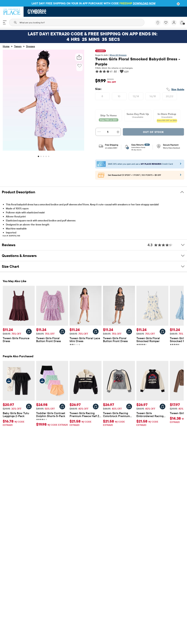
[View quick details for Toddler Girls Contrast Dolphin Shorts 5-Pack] (62, 406)
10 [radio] (119, 96)
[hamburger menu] (5, 22)
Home (6, 46)
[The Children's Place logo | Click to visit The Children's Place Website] (12, 12)
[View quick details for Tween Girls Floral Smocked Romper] (162, 331)
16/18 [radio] (153, 96)
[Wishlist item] (167, 24)
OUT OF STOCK (153, 132)
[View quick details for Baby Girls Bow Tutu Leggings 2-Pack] (29, 406)
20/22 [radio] (169, 96)
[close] (178, 3)
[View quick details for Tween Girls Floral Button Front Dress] (62, 331)
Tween (18, 46)
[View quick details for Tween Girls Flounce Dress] (29, 331)
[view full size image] (43, 149)
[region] (93, 3)
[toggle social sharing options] (79, 57)
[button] (166, 23)
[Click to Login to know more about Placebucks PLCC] (180, 176)
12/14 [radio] (136, 96)
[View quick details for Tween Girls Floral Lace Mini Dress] (96, 331)
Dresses (30, 46)
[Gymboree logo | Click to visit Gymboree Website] (37, 12)
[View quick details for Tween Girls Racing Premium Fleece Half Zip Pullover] (96, 406)
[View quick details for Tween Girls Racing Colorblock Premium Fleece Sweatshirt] (129, 406)
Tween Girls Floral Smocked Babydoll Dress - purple (137, 61)
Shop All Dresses (118, 55)
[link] (158, 23)
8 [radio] (102, 96)
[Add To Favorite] (79, 65)
